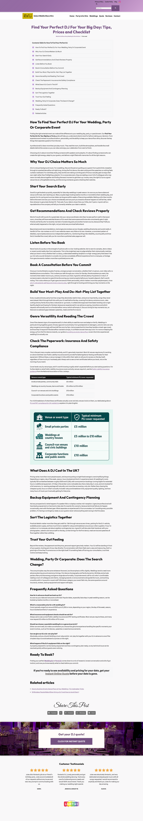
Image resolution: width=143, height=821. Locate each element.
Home (72, 16)
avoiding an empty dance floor (77, 332)
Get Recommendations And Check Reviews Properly (53, 60)
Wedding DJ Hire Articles (74, 36)
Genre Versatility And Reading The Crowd (49, 76)
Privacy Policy (99, 2)
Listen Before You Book (43, 64)
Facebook (54, 713)
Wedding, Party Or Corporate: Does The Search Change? (54, 101)
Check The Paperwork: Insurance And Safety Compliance (55, 80)
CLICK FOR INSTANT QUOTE (71, 741)
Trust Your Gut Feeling (43, 97)
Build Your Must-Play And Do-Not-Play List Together (53, 72)
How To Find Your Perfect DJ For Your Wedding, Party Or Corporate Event (60, 47)
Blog (115, 2)
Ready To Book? (40, 109)
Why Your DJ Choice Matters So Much (48, 51)
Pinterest (70, 713)
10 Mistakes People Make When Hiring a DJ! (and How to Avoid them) (55, 692)
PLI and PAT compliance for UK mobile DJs (44, 403)
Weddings (93, 16)
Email (93, 713)
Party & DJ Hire (82, 16)
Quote (101, 16)
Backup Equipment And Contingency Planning (51, 89)
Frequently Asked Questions (45, 105)
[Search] (96, 4)
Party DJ (58, 661)
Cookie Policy (109, 2)
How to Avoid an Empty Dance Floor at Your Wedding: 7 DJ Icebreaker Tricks (58, 689)
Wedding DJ (48, 661)
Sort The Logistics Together (45, 93)
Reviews (108, 16)
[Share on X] (60, 713)
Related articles (40, 113)
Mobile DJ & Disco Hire (61, 36)
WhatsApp (82, 713)
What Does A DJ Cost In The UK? (46, 84)
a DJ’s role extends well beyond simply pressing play (48, 283)
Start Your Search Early (43, 55)
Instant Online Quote (57, 673)
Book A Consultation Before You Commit (49, 68)
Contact (117, 16)
